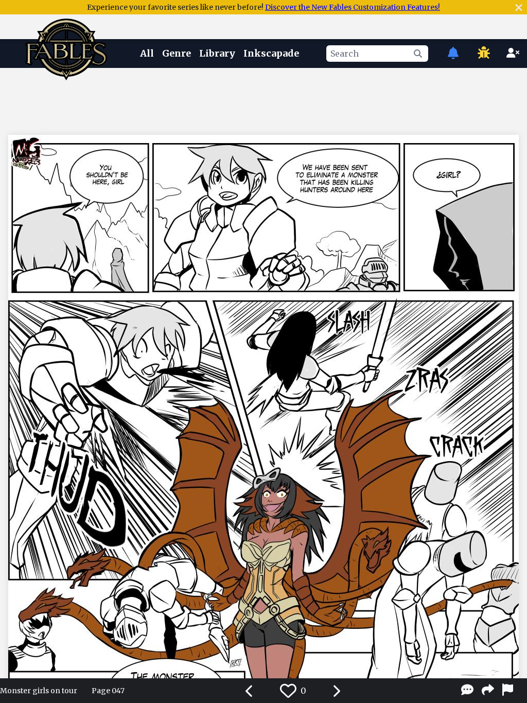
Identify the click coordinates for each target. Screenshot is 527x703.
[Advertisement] (263, 99)
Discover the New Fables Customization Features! (352, 7)
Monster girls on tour (38, 690)
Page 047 (108, 690)
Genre (176, 53)
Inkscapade (271, 53)
